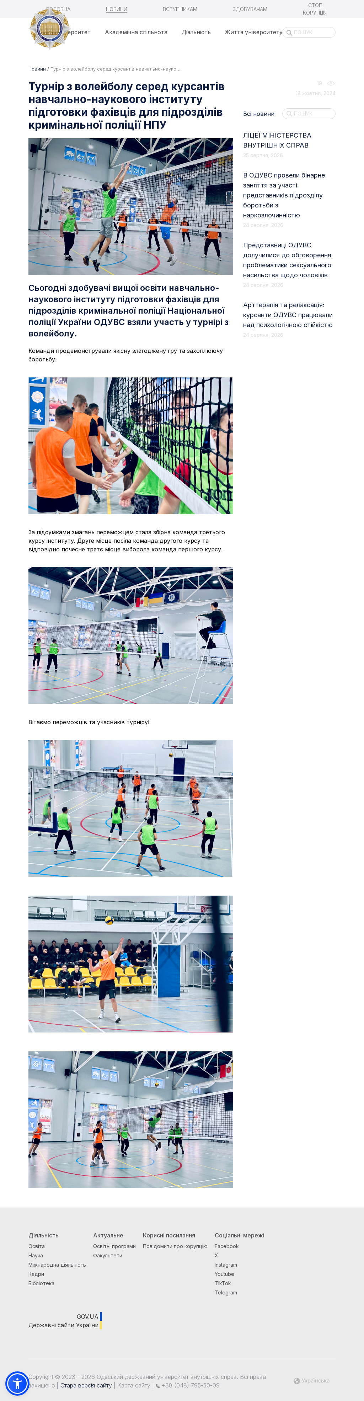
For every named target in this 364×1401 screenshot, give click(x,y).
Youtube (224, 1274)
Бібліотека (41, 1283)
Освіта (36, 1246)
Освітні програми (114, 1246)
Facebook (227, 1246)
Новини (116, 9)
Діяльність (196, 32)
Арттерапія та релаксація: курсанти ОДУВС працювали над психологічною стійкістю (288, 315)
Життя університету (254, 32)
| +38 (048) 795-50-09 (185, 1385)
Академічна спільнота (136, 32)
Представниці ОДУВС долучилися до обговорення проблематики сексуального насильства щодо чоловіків (287, 260)
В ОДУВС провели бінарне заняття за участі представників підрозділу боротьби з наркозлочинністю (284, 195)
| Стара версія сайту (83, 1385)
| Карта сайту (131, 1385)
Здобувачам (250, 9)
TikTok (223, 1283)
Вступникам (180, 9)
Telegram (226, 1292)
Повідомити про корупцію (175, 1246)
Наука (35, 1255)
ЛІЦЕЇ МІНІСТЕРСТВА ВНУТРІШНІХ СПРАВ (277, 140)
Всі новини (258, 113)
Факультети (107, 1255)
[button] (17, 1383)
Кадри (36, 1274)
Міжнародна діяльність (57, 1265)
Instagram (226, 1265)
